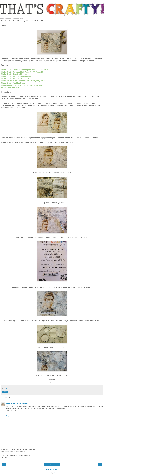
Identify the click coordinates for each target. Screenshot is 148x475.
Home (52, 465)
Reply (8, 416)
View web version (52, 469)
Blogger (56, 473)
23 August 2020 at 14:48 (19, 403)
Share (5, 391)
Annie (8, 403)
